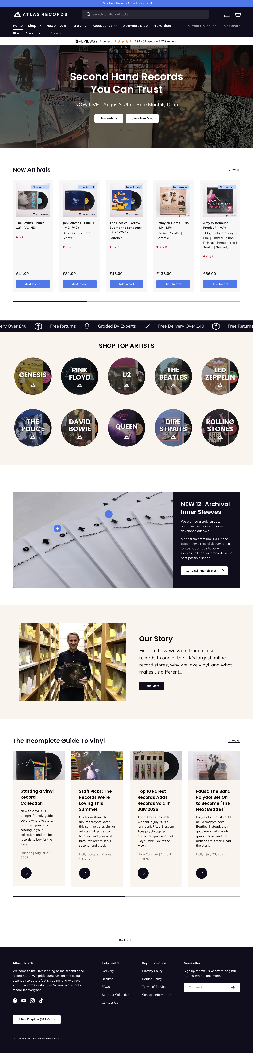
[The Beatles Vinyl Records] (173, 376)
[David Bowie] (79, 427)
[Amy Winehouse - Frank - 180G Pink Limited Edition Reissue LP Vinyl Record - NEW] (220, 200)
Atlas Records (29, 1038)
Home (18, 25)
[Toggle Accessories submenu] (115, 25)
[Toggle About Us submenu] (43, 33)
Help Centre (230, 26)
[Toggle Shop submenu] (39, 25)
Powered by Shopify (48, 1038)
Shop (32, 25)
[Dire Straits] (173, 427)
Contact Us (110, 1002)
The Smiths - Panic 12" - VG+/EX (30, 225)
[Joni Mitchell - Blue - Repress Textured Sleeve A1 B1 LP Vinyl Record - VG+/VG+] (80, 200)
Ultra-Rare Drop (135, 25)
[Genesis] (33, 376)
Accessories (102, 25)
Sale (54, 33)
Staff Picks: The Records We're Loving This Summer (95, 800)
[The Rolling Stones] (220, 427)
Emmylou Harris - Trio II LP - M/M (172, 225)
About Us (33, 33)
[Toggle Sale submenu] (60, 33)
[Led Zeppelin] (220, 376)
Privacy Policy (152, 971)
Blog (16, 33)
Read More (151, 686)
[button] (238, 14)
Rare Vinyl (79, 25)
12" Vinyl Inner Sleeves (201, 570)
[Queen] (126, 427)
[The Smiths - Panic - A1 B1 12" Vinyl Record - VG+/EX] (33, 200)
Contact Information (156, 995)
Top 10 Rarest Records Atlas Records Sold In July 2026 (154, 800)
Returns (107, 979)
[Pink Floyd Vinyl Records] (79, 376)
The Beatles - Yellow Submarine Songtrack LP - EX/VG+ (126, 227)
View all (234, 170)
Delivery (108, 971)
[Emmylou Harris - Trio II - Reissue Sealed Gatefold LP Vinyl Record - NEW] (173, 200)
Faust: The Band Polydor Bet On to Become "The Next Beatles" (213, 800)
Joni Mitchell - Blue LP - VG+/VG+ (79, 225)
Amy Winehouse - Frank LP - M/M (216, 225)
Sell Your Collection (201, 26)
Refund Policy (152, 979)
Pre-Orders (162, 25)
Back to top (126, 940)
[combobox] (145, 14)
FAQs (106, 987)
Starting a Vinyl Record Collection (37, 797)
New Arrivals (56, 25)
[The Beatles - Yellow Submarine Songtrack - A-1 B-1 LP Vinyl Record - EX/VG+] (126, 200)
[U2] (126, 376)
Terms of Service (154, 987)
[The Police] (33, 427)
